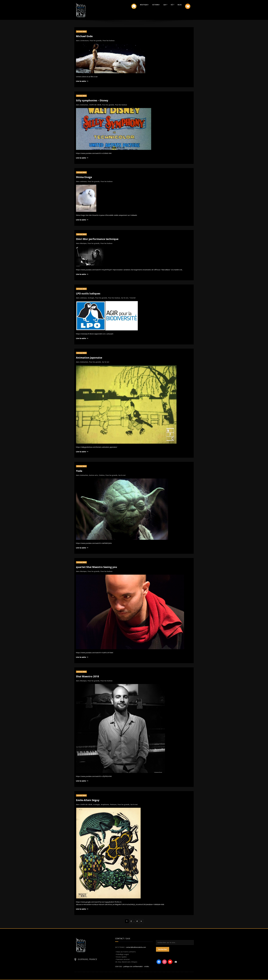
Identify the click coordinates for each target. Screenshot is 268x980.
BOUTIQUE (144, 5)
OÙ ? (172, 5)
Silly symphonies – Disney (92, 100)
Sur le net (124, 298)
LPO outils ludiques (88, 293)
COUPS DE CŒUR (95, 105)
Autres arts (93, 475)
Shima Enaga (84, 177)
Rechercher (162, 949)
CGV (116, 966)
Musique (83, 243)
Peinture (113, 804)
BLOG (180, 5)
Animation (84, 105)
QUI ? (165, 5)
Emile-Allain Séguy (87, 800)
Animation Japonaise (89, 357)
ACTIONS (155, 5)
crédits (146, 966)
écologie (91, 298)
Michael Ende (84, 36)
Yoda (79, 471)
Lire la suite (81, 81)
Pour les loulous (109, 41)
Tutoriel (132, 298)
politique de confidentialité (133, 966)
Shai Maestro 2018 (87, 676)
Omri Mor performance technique (97, 239)
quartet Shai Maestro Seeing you (96, 567)
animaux (83, 181)
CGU (120, 966)
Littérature (84, 41)
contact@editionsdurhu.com (136, 947)
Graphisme (105, 804)
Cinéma (101, 475)
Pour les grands (96, 41)
